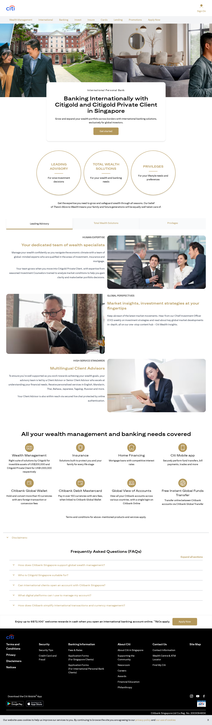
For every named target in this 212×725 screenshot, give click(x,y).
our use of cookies (166, 719)
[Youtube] (198, 696)
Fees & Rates (75, 650)
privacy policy (143, 719)
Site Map (195, 644)
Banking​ (63, 19)
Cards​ (104, 19)
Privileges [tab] (172, 223)
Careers (122, 670)
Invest (77, 19)
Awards (122, 676)
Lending (118, 19)
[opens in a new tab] (10, 8)
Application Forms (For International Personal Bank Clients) (86, 669)
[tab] (20, 20)
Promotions (135, 19)
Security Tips (46, 650)
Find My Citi (159, 665)
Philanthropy (125, 687)
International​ (45, 19)
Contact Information (164, 650)
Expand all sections (192, 556)
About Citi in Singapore (130, 650)
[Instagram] (191, 696)
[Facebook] (204, 696)
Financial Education (129, 681)
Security (44, 644)
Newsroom (124, 665)
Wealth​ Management (20, 19)
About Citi (124, 644)
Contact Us (160, 644)
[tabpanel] (106, 323)
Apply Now (154, 19)
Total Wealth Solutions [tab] (106, 223)
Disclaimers (13, 661)
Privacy (11, 654)
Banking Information (81, 644)
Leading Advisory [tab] (39, 223)
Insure (91, 19)
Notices (11, 667)
